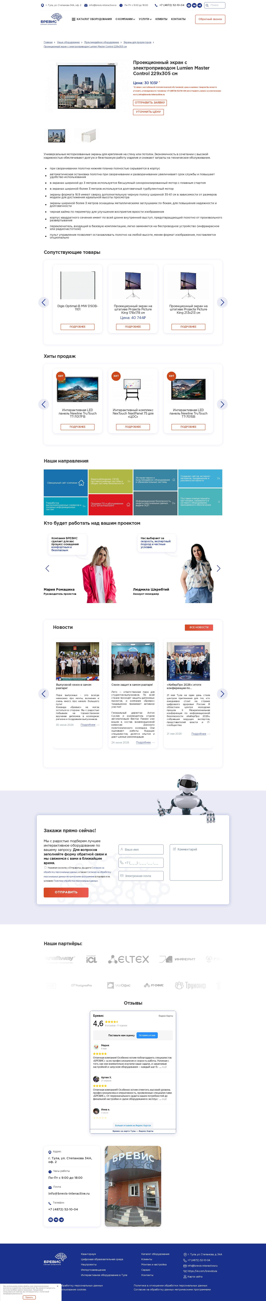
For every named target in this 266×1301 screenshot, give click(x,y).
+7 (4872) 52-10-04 (171, 5)
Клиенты (146, 1259)
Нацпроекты (88, 1265)
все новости (199, 627)
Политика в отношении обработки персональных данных (170, 1286)
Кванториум (88, 1254)
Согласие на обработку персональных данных (73, 1286)
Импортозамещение (93, 1270)
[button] (43, 302)
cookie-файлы (23, 1286)
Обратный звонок (210, 19)
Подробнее (77, 327)
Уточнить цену (148, 112)
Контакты (147, 1275)
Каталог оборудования (94, 19)
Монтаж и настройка (153, 1265)
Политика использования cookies (65, 1290)
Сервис (145, 1270)
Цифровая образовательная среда (102, 1259)
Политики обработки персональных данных (76, 881)
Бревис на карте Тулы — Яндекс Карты (133, 1131)
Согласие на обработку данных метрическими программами (172, 1290)
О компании (123, 19)
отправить (66, 892)
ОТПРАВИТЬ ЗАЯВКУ (150, 103)
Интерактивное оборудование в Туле (104, 1275)
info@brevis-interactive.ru (102, 5)
